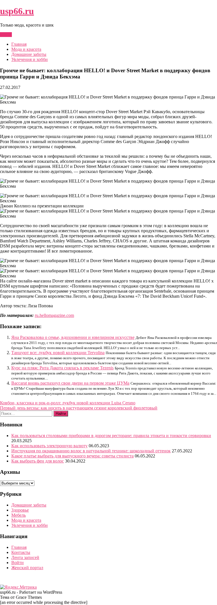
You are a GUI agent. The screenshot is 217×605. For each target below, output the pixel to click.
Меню (6, 34)
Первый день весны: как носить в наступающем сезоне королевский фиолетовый (78, 407)
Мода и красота (26, 49)
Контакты (20, 552)
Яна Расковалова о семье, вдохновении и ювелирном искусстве (72, 337)
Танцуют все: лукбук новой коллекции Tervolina (58, 352)
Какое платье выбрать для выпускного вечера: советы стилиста (72, 455)
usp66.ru (17, 11)
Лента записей (25, 557)
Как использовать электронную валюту (49, 445)
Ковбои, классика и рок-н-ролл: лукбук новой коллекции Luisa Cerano (67, 402)
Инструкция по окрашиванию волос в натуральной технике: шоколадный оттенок (91, 450)
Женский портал (27, 567)
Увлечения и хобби (29, 59)
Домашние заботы (28, 54)
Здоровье (20, 510)
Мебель (18, 515)
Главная (19, 44)
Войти (17, 562)
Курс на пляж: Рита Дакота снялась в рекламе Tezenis (62, 367)
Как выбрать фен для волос (37, 461)
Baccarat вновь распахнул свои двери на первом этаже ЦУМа (70, 383)
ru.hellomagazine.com (54, 315)
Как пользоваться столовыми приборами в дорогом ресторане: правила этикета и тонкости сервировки (111, 435)
